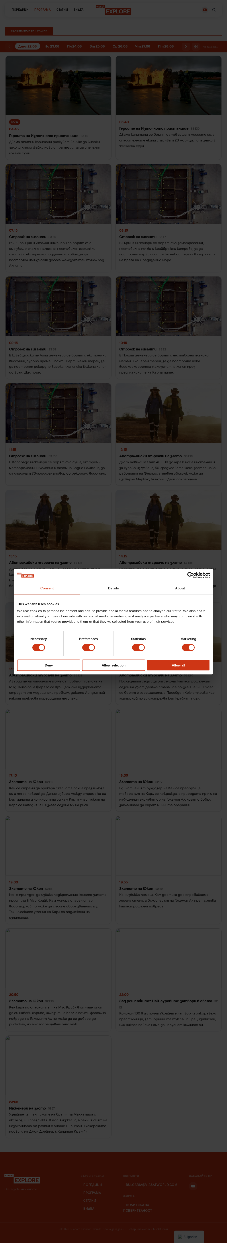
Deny (49, 665)
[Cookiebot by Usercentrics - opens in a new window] (190, 575)
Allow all (178, 665)
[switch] (88, 647)
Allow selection (113, 665)
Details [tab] (113, 588)
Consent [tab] (47, 588)
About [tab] (180, 588)
